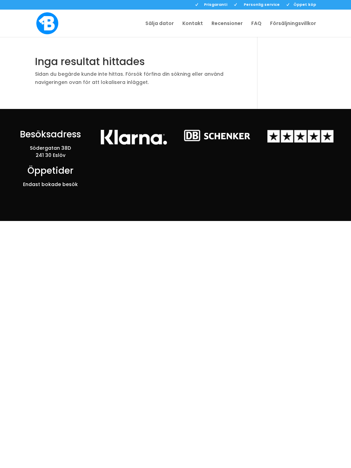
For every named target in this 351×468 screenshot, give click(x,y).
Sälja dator (159, 24)
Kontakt (192, 24)
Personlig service (262, 5)
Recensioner (227, 24)
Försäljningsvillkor (293, 24)
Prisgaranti (215, 5)
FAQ (256, 24)
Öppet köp (304, 5)
